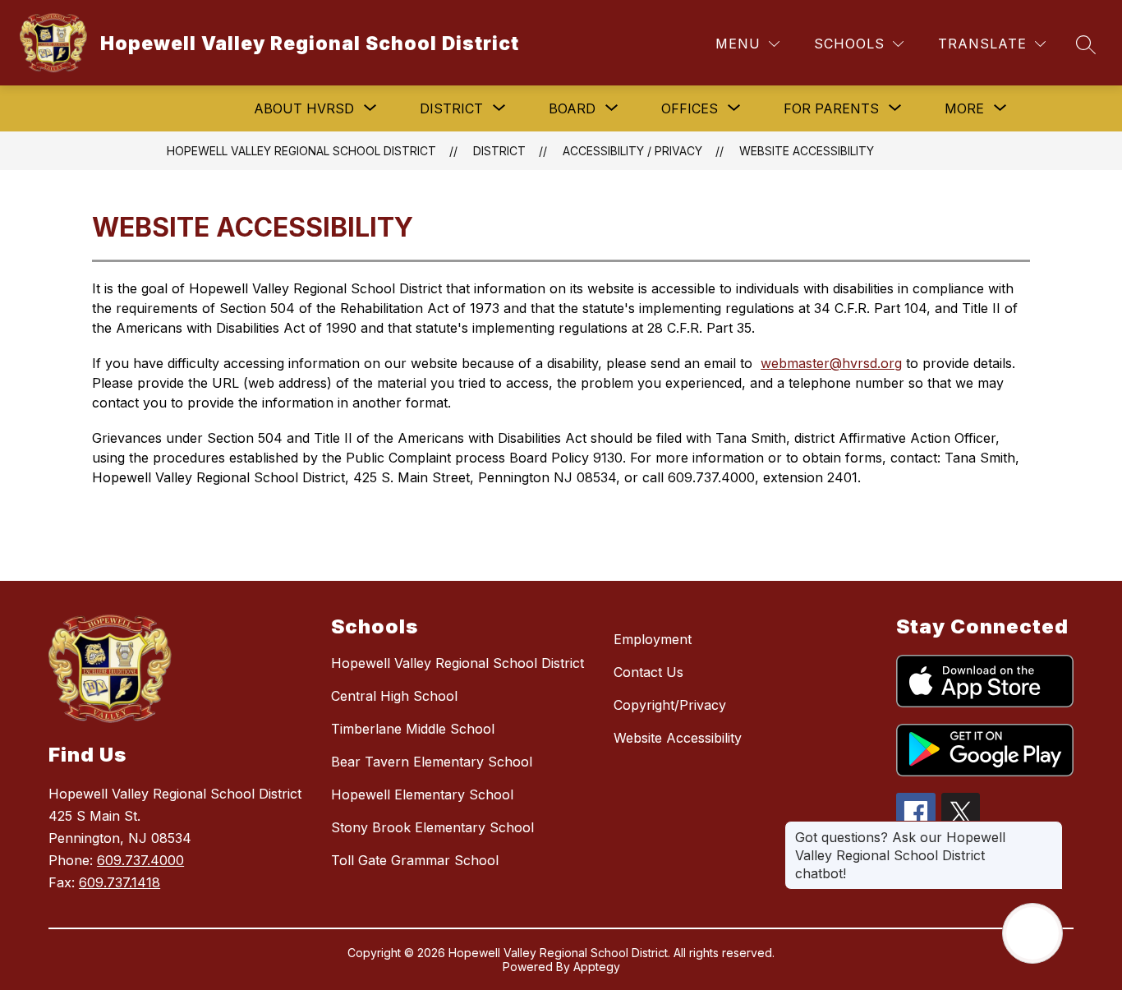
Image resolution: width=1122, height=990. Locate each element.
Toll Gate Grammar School (415, 860)
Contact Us (648, 672)
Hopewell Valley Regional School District (301, 151)
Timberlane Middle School (412, 729)
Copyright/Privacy (670, 705)
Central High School (394, 696)
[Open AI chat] (1032, 933)
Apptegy (596, 967)
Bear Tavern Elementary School (431, 761)
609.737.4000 (140, 860)
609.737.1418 (119, 882)
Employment (653, 639)
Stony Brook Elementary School (432, 827)
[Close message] (1050, 829)
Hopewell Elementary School (422, 794)
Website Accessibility (806, 151)
